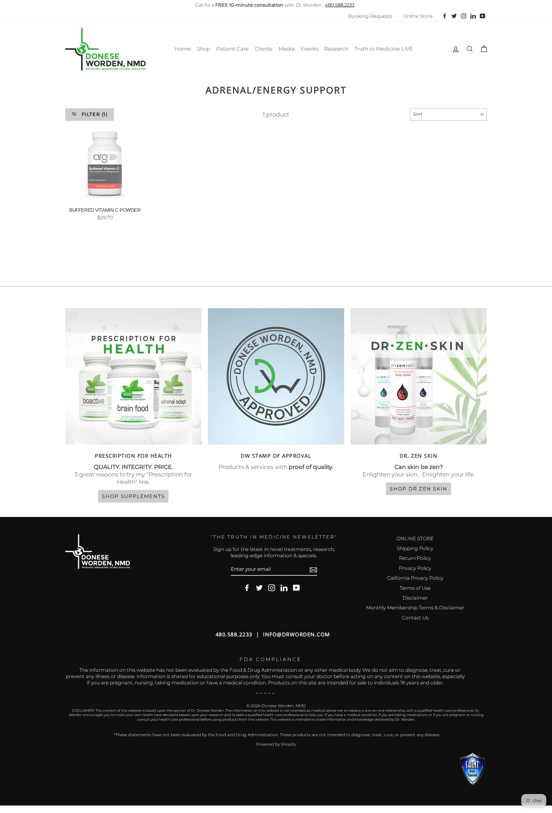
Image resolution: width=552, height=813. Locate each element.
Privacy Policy (415, 568)
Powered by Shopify (276, 744)
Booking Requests (370, 16)
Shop (203, 49)
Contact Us (415, 618)
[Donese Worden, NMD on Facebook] (247, 587)
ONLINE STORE (415, 538)
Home (183, 49)
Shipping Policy (415, 548)
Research (336, 49)
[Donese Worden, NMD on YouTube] (296, 587)
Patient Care (232, 49)
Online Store (418, 16)
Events (309, 49)
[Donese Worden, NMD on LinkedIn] (284, 587)
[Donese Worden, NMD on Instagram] (271, 587)
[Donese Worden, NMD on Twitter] (259, 587)
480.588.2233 (339, 5)
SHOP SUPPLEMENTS (133, 496)
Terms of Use (415, 588)
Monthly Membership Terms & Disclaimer (415, 607)
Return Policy (415, 558)
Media (287, 49)
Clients (264, 49)
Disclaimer (415, 598)
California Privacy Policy (415, 578)
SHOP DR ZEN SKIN (418, 489)
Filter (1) (94, 114)
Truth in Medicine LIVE (383, 49)
